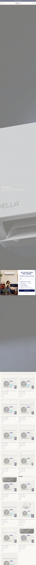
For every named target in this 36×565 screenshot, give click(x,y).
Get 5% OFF (26, 290)
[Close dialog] (34, 270)
